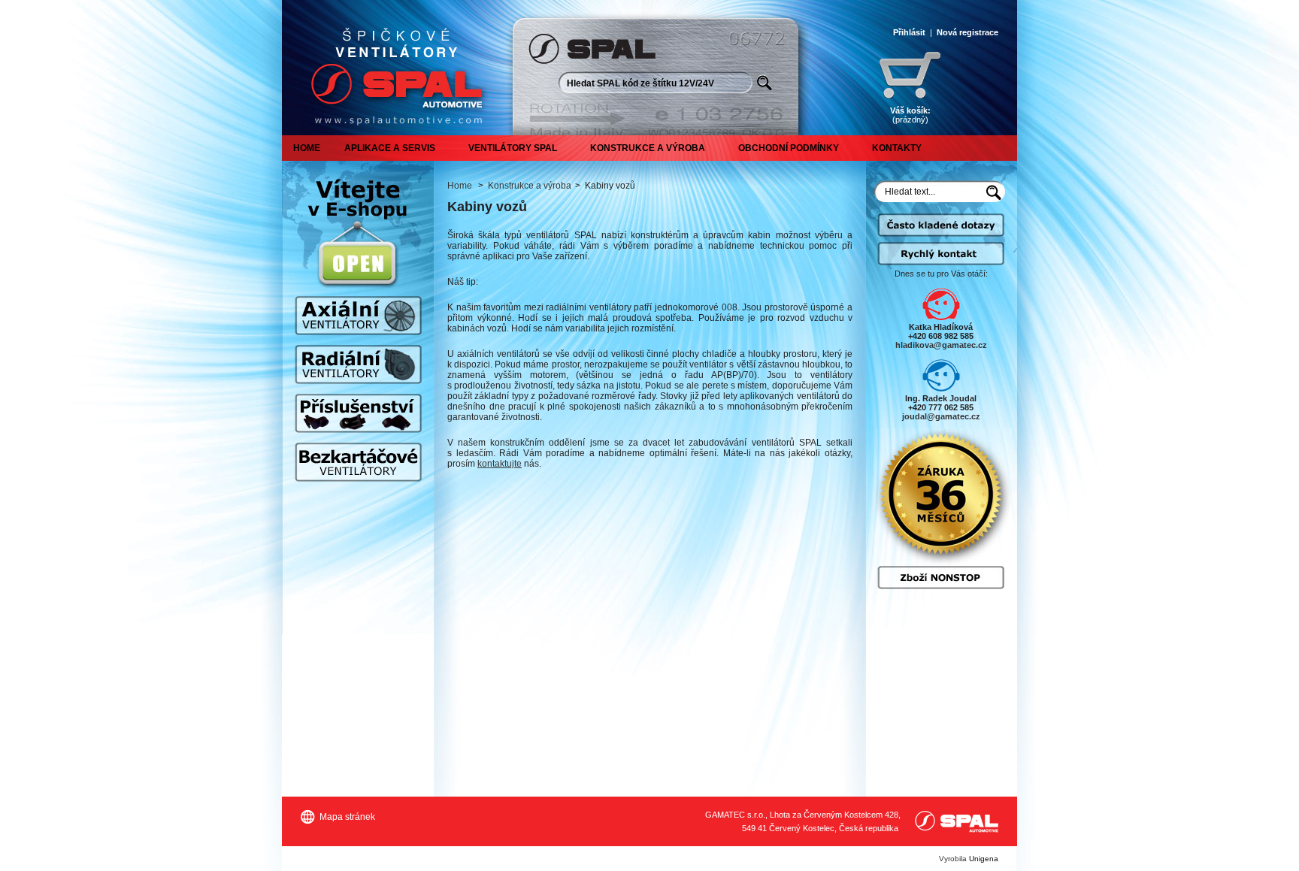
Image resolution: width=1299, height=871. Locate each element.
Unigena (983, 858)
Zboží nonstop (940, 577)
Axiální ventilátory (358, 315)
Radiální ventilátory (358, 364)
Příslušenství (358, 413)
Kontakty (897, 148)
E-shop (358, 264)
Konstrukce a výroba (647, 148)
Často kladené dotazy (940, 232)
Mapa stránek (347, 817)
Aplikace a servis (389, 148)
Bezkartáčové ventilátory (358, 462)
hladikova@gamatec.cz (941, 344)
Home (306, 148)
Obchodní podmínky (788, 148)
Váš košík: (910, 115)
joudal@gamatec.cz (941, 416)
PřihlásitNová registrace (945, 32)
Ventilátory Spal (512, 148)
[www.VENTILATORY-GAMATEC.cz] (393, 67)
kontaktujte (499, 463)
